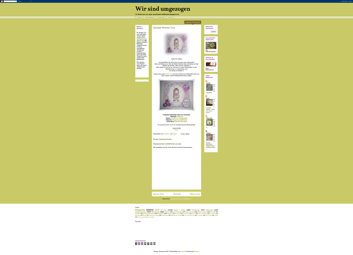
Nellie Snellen (202, 212)
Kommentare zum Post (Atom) (180, 198)
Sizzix (194, 213)
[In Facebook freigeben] (187, 134)
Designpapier (183, 118)
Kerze (144, 215)
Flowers (137, 213)
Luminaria (200, 215)
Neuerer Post (158, 194)
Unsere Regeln (161, 17)
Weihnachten (190, 212)
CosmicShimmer (189, 215)
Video (216, 215)
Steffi (208, 83)
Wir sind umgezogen (162, 8)
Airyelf (183, 251)
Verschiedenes (202, 213)
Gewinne (170, 213)
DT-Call (212, 212)
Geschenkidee (177, 212)
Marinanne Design (176, 215)
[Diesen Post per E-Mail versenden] (181, 134)
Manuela (209, 118)
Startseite (139, 17)
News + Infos (179, 210)
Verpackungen (140, 212)
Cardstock (174, 118)
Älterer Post (195, 194)
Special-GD (149, 217)
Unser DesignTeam (149, 17)
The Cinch (209, 215)
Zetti (207, 98)
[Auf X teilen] (185, 134)
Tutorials (170, 17)
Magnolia (180, 116)
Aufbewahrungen (154, 215)
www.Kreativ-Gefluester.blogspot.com (142, 39)
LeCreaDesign (140, 217)
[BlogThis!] (183, 134)
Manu (176, 130)
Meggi (208, 133)
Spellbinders (183, 120)
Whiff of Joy (161, 210)
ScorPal (177, 213)
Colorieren (186, 213)
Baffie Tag (168, 74)
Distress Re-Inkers (181, 121)
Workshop (155, 212)
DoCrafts (213, 213)
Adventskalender (148, 213)
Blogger (196, 251)
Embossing (164, 215)
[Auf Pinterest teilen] (188, 134)
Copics (167, 212)
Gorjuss (137, 215)
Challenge (196, 210)
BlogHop (161, 213)
